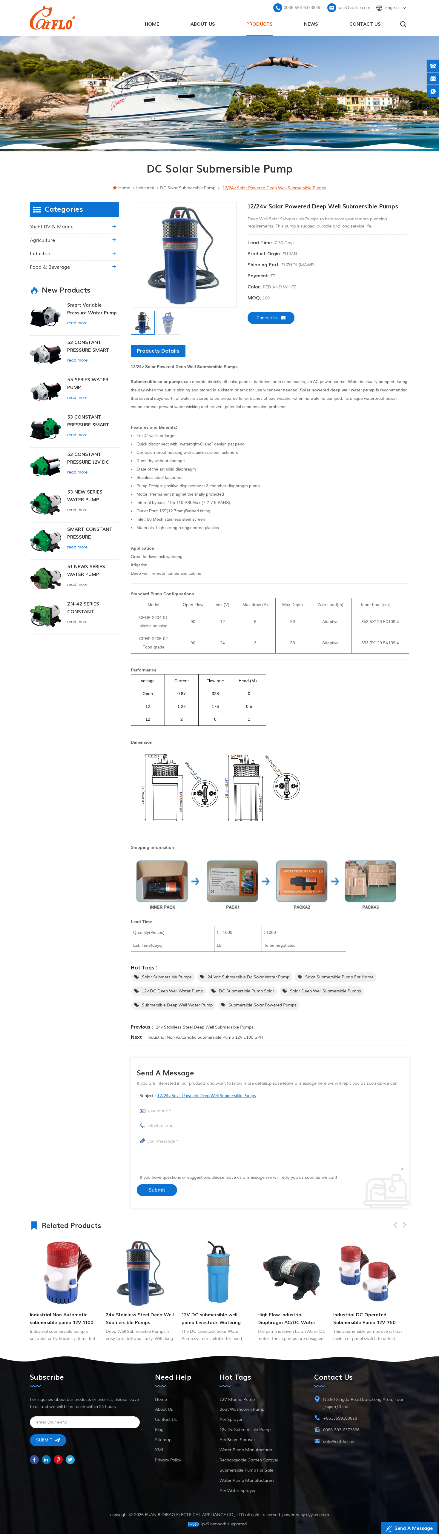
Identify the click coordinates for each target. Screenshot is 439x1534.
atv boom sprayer (237, 1439)
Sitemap (163, 1439)
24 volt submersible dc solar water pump (248, 977)
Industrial (41, 254)
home (152, 24)
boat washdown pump (242, 1409)
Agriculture (42, 240)
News (311, 24)
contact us (267, 317)
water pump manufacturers (247, 1480)
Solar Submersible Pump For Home (339, 977)
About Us (203, 24)
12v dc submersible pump (245, 1429)
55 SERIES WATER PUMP (87, 384)
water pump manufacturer (246, 1449)
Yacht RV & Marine (51, 227)
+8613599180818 (340, 1418)
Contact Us (166, 1419)
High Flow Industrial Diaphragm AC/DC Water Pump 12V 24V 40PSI (211, 1319)
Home (161, 1399)
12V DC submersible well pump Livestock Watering (135, 1319)
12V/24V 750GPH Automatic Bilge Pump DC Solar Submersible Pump (366, 1319)
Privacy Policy (168, 1460)
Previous (395, 1225)
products (259, 24)
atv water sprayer (238, 1490)
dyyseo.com (317, 1514)
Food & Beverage (50, 267)
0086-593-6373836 (302, 7)
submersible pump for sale (246, 1470)
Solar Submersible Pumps (167, 977)
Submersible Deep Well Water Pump (177, 1005)
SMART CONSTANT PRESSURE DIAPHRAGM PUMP (90, 533)
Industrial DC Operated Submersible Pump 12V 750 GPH (288, 1319)
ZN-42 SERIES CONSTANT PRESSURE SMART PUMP (88, 608)
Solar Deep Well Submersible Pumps (325, 991)
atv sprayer (231, 1419)
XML (159, 1449)
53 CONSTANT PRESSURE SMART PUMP (88, 346)
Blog (159, 1429)
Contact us (365, 24)
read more (77, 322)
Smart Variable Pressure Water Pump (92, 309)
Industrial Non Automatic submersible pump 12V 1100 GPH (205, 1037)
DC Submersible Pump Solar (246, 991)
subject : (198, 1096)
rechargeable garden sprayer (249, 1460)
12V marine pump (237, 1399)
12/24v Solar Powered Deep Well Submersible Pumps (206, 1096)
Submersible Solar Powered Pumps (262, 1005)
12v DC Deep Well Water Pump (172, 991)
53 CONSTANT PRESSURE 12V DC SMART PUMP (88, 458)
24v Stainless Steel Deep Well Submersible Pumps (205, 1027)
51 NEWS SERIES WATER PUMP (86, 570)
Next (404, 1225)
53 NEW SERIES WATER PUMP (84, 496)
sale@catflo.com (354, 7)
